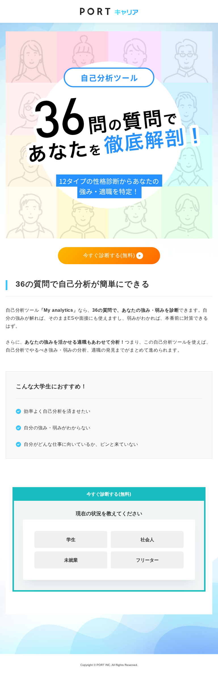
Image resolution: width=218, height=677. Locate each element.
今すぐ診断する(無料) (109, 255)
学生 (71, 539)
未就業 (71, 560)
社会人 (147, 539)
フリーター (147, 560)
